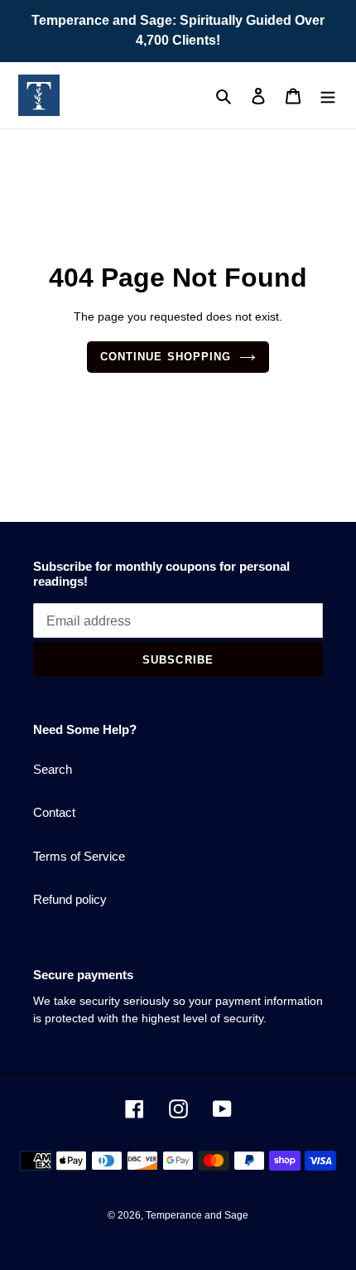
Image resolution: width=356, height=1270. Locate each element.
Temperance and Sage (197, 1215)
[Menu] (327, 95)
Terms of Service (79, 856)
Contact (54, 812)
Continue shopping (165, 356)
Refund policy (70, 899)
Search (52, 769)
